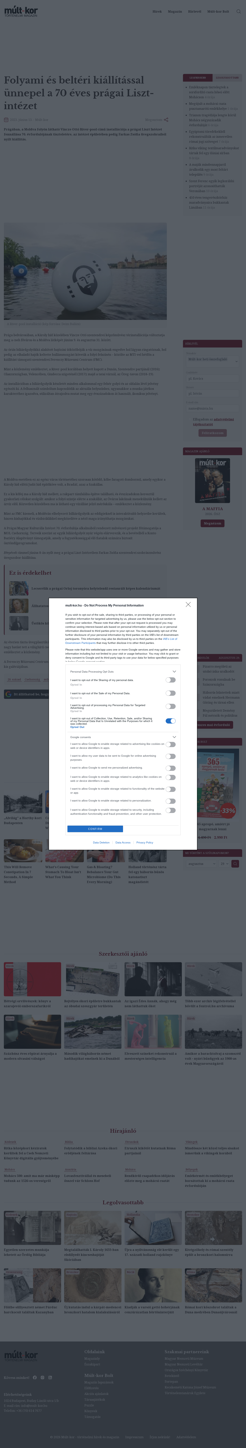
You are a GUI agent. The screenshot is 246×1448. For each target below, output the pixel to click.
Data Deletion (101, 842)
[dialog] (123, 724)
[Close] (189, 605)
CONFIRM (95, 829)
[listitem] (123, 672)
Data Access (123, 842)
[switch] (171, 680)
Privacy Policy (144, 842)
